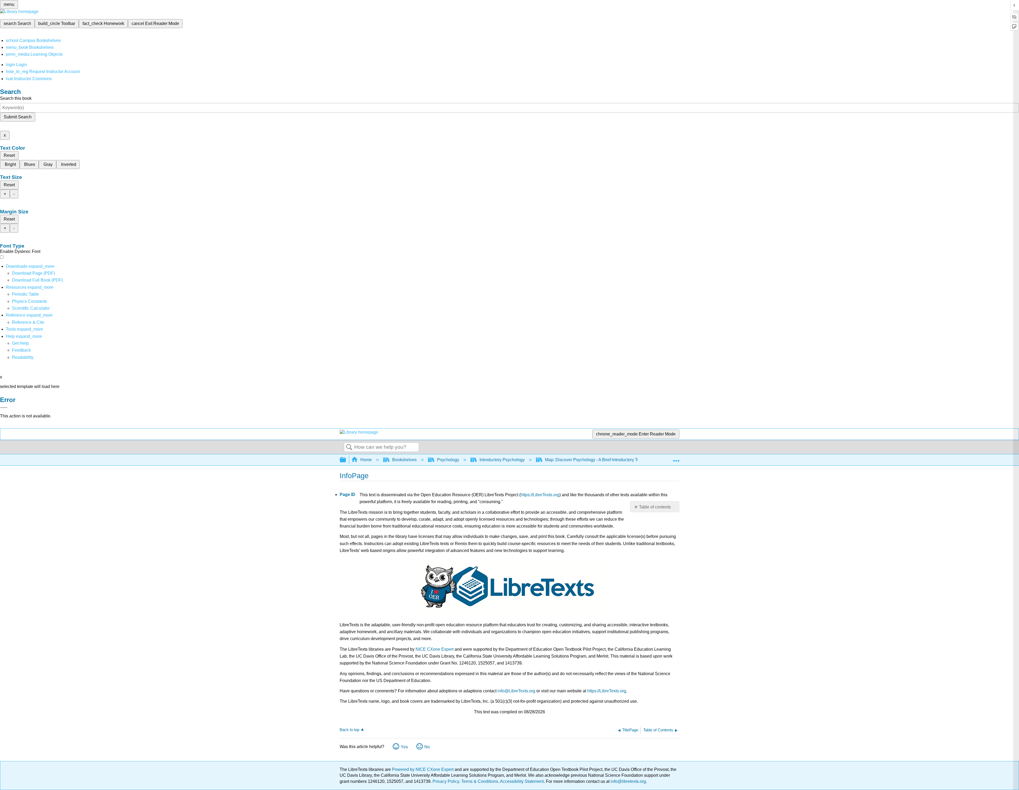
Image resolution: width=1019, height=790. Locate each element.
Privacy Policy (446, 781)
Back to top (349, 729)
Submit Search (18, 117)
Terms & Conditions (479, 781)
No (427, 747)
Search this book (16, 98)
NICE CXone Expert (435, 649)
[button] (21, 350)
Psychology (448, 459)
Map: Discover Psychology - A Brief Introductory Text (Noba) (601, 459)
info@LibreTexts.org (516, 691)
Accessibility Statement (522, 781)
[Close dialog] (3, 407)
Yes (404, 747)
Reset (9, 155)
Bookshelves (404, 459)
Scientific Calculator (31, 308)
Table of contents (655, 507)
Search (349, 447)
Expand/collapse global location (676, 458)
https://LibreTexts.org (540, 495)
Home (366, 459)
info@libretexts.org (628, 781)
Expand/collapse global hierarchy (346, 460)
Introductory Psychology (502, 459)
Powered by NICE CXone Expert (423, 769)
